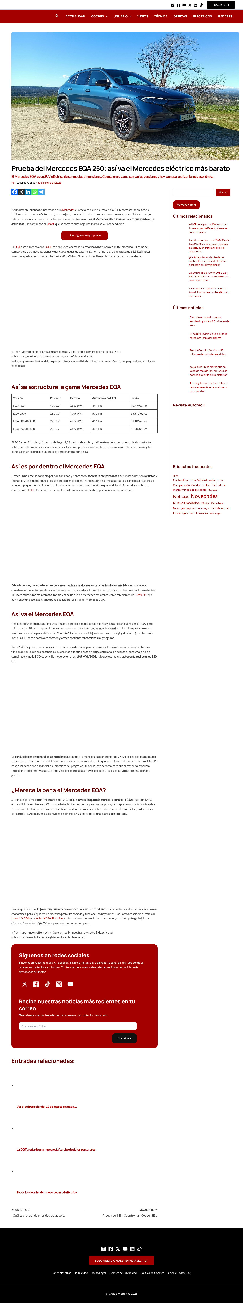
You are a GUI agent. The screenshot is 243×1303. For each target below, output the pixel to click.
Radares (225, 16)
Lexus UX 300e (21, 918)
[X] (21, 192)
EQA (17, 246)
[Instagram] (172, 5)
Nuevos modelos (186, 503)
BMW (175, 476)
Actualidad (75, 16)
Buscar (223, 192)
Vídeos (142, 16)
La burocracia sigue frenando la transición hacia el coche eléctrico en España (209, 292)
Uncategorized (184, 513)
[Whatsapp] (34, 192)
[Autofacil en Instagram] (59, 986)
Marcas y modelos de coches (189, 489)
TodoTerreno (219, 508)
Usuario (121, 16)
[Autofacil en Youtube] (70, 985)
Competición (181, 485)
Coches (97, 16)
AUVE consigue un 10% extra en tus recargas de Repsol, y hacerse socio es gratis (208, 228)
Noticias (181, 496)
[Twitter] (117, 1248)
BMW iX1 (141, 594)
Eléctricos (202, 16)
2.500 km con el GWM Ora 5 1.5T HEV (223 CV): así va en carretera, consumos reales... (209, 276)
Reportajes (179, 508)
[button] (221, 5)
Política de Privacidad (123, 1273)
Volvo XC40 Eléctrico (49, 918)
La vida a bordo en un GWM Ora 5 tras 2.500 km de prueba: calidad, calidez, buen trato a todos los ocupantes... (209, 245)
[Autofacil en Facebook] (36, 986)
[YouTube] (184, 5)
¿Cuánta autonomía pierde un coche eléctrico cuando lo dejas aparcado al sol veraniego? (207, 260)
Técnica (160, 16)
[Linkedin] (195, 5)
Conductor (197, 485)
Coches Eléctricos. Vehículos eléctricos (198, 480)
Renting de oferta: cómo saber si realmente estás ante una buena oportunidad (209, 387)
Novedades (204, 496)
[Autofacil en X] (25, 986)
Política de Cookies (152, 1273)
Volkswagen (215, 513)
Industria (218, 485)
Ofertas (180, 16)
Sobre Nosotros (61, 1273)
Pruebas (217, 503)
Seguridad (191, 508)
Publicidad (81, 1273)
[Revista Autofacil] (201, 431)
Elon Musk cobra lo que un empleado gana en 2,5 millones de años (209, 321)
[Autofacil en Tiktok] (47, 986)
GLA (48, 246)
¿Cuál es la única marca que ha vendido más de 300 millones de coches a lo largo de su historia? (208, 370)
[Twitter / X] (190, 5)
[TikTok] (201, 5)
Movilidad (212, 490)
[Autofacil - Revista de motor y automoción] (22, 16)
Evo (208, 485)
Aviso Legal (99, 1273)
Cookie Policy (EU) (179, 1273)
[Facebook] (178, 5)
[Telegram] (41, 192)
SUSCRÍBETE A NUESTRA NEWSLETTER (121, 1260)
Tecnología (203, 508)
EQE (32, 490)
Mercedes (68, 209)
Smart (50, 224)
